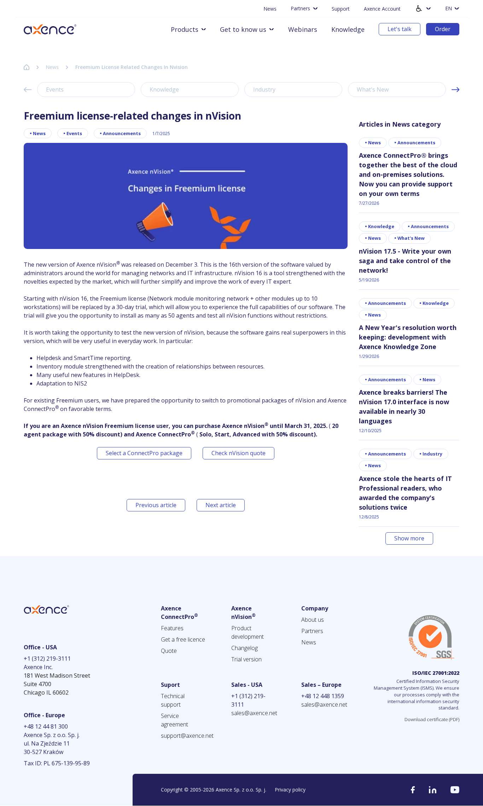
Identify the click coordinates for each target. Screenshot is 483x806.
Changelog (244, 648)
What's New (373, 89)
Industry (264, 89)
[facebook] (413, 789)
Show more (409, 538)
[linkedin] (432, 789)
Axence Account (382, 8)
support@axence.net (187, 736)
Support (341, 8)
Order (442, 29)
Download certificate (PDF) (432, 719)
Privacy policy (290, 789)
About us (312, 620)
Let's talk (400, 29)
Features (172, 628)
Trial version (246, 659)
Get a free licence (183, 639)
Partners (312, 631)
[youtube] (454, 789)
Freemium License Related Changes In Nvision (131, 67)
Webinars (302, 29)
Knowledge (348, 29)
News (270, 8)
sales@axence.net (254, 713)
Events (55, 89)
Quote (169, 651)
